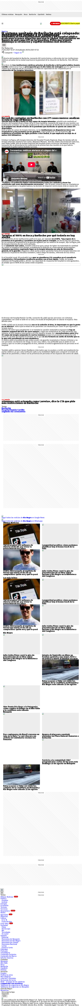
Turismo (4, 907)
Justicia (4, 902)
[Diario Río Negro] (41, 23)
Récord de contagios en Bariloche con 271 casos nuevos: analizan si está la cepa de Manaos (40, 119)
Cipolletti (41, 14)
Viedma (48, 14)
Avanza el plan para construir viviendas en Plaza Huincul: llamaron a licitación (60, 736)
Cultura (3, 918)
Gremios (5, 900)
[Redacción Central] (4, 43)
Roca (25, 14)
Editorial (5, 937)
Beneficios (5, 990)
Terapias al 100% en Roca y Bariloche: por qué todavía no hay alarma (38, 236)
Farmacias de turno (8, 980)
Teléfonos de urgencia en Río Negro (15, 985)
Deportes (4, 916)
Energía (4, 904)
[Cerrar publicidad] (2, 890)
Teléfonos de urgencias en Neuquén (15, 987)
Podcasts (4, 951)
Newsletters (8, 911)
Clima (4, 927)
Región (4, 31)
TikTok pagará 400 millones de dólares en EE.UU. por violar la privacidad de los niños (18, 547)
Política (3, 899)
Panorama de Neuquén (11, 939)
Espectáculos (7, 922)
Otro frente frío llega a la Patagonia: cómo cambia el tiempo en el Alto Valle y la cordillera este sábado (21, 708)
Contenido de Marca (8, 956)
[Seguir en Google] (2, 63)
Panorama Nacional (9, 944)
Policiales (4, 949)
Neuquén (18, 14)
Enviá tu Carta (7, 948)
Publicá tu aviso (7, 975)
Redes (3, 913)
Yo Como (5, 934)
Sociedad (4, 925)
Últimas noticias (8, 14)
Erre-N (4, 920)
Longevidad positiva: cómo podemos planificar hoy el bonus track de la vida (60, 547)
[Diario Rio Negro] (2, 998)
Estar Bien (6, 924)
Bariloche (32, 14)
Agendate (6, 915)
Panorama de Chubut (10, 942)
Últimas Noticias (9, 897)
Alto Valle (4, 963)
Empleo (3, 973)
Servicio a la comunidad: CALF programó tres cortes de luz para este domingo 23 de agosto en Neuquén (60, 762)
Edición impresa (7, 958)
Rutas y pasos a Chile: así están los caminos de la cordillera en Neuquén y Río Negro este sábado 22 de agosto (60, 683)
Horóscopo (6, 929)
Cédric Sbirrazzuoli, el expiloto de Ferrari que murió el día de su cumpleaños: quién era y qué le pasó (20, 573)
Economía (4, 905)
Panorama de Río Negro (11, 941)
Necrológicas (6, 977)
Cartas (4, 946)
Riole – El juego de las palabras (13, 982)
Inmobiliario (5, 953)
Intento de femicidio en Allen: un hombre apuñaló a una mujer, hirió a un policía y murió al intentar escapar (60, 657)
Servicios (4, 909)
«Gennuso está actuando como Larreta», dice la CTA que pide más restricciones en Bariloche (38, 402)
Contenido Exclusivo (8, 954)
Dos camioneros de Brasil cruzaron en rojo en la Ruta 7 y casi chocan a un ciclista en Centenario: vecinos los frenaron (21, 737)
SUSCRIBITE (70, 23)
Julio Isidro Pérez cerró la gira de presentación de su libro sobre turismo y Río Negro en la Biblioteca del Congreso (59, 573)
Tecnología (6, 932)
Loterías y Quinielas (8, 978)
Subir (4, 996)
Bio (3, 930)
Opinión (4, 936)
